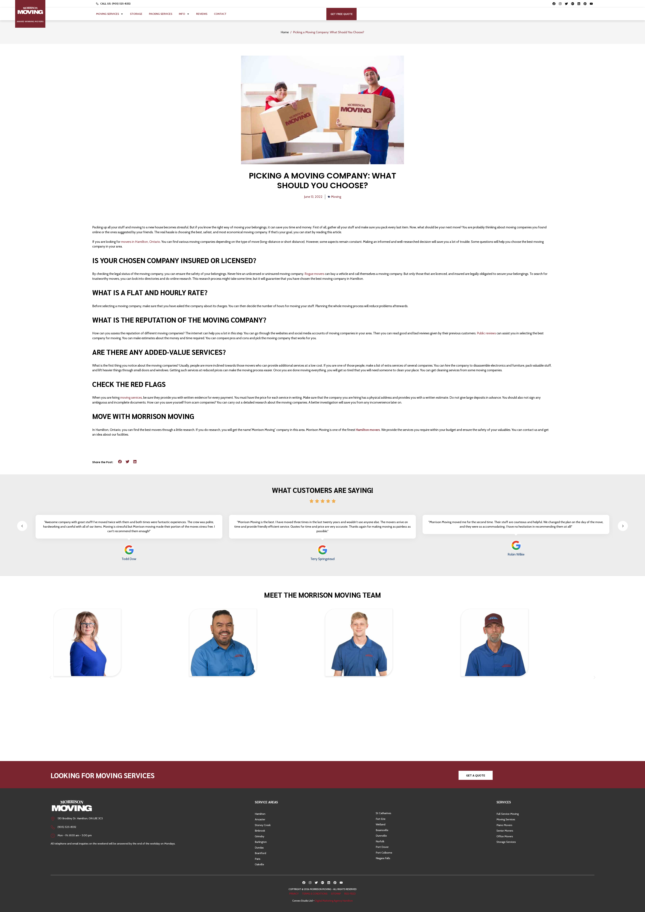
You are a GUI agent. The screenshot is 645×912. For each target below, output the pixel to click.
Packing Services (160, 13)
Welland (380, 824)
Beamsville (382, 830)
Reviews (201, 13)
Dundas (259, 847)
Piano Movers (504, 825)
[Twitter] (566, 3)
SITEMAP (336, 893)
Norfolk (380, 841)
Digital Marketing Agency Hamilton (334, 900)
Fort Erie (380, 818)
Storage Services (506, 841)
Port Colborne (384, 852)
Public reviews (486, 333)
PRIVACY (294, 893)
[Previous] (22, 526)
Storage (136, 13)
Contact (220, 13)
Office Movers (505, 836)
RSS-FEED (350, 893)
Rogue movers (314, 274)
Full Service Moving (508, 813)
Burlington (261, 841)
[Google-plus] (572, 3)
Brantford (260, 853)
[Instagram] (560, 3)
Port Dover (382, 847)
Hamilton (260, 813)
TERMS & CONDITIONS (315, 893)
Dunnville (381, 835)
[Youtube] (591, 3)
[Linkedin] (578, 3)
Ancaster (260, 819)
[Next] (623, 526)
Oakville (259, 864)
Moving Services (107, 13)
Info (182, 13)
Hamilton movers (368, 430)
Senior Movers (505, 830)
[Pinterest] (585, 3)
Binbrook (260, 830)
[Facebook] (553, 3)
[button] (341, 14)
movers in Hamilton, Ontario (140, 242)
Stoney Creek (263, 825)
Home (285, 32)
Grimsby (259, 836)
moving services (131, 397)
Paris (257, 858)
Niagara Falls (383, 858)
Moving (336, 197)
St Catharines (383, 813)
